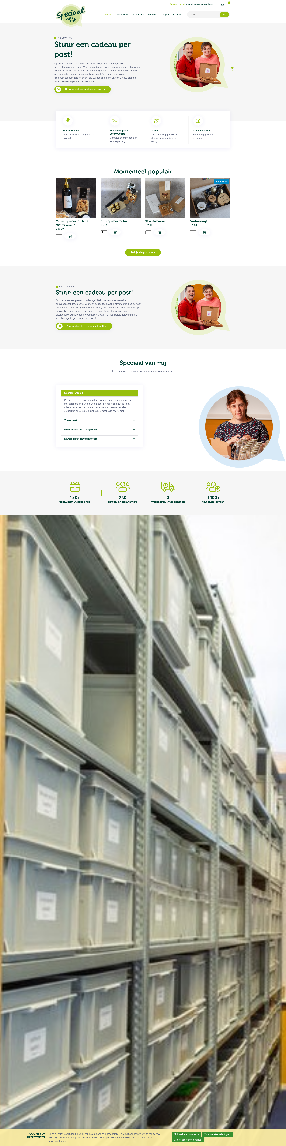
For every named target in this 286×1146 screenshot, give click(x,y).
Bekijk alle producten (143, 252)
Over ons (138, 14)
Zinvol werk (70, 420)
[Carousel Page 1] (232, 67)
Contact (177, 14)
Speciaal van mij (73, 393)
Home (108, 14)
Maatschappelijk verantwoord (81, 439)
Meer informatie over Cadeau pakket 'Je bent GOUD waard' (76, 208)
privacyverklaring (57, 1141)
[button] (70, 236)
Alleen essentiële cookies (187, 1140)
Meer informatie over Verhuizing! (210, 208)
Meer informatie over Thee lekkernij (165, 208)
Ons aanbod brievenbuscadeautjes (86, 326)
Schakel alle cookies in (186, 1134)
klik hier (69, 74)
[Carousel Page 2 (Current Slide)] (232, 70)
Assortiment (122, 14)
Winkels (152, 14)
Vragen (165, 14)
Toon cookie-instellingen (217, 1134)
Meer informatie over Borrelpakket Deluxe (121, 208)
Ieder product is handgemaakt (81, 429)
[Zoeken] (224, 14)
